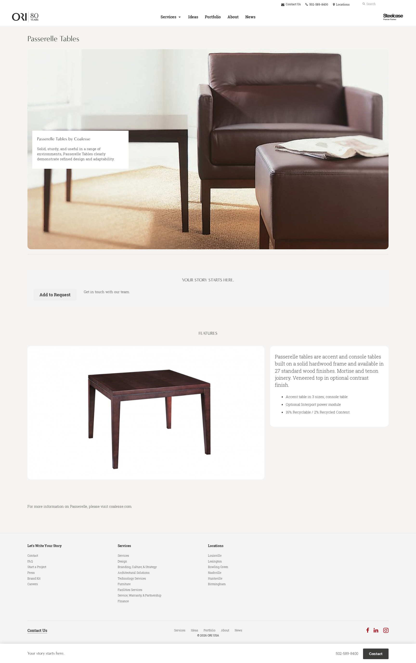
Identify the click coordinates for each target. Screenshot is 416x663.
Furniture (124, 584)
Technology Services (132, 578)
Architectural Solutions (134, 573)
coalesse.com (120, 506)
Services (168, 17)
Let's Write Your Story (44, 545)
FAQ (30, 561)
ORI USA (213, 635)
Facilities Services (130, 590)
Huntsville (215, 578)
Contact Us (293, 4)
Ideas (193, 17)
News (250, 17)
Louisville (214, 555)
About (233, 17)
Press (31, 573)
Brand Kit (33, 578)
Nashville (214, 573)
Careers (32, 584)
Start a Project (36, 567)
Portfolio (213, 17)
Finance (123, 601)
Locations (215, 545)
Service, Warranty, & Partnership (139, 595)
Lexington (215, 561)
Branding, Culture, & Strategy (137, 567)
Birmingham (217, 584)
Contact (32, 555)
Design (122, 561)
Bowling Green (218, 567)
